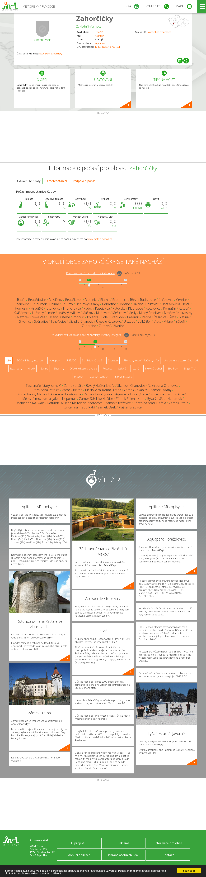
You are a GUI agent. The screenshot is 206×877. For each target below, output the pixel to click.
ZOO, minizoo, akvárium (30, 360)
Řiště (172, 317)
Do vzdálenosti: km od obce (90, 273)
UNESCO (71, 360)
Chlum (54, 304)
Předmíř (133, 317)
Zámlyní (105, 326)
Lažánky (38, 313)
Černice (181, 299)
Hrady (31, 368)
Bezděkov (44, 53)
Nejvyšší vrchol (153, 368)
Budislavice (148, 299)
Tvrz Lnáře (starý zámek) (43, 385)
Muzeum (79, 376)
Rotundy (107, 368)
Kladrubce (135, 308)
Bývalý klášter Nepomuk (164, 398)
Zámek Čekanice (136, 390)
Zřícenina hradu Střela (150, 403)
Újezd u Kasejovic (108, 321)
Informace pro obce (168, 843)
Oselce (65, 317)
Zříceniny (59, 368)
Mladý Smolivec (150, 313)
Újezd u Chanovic (81, 321)
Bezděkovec (73, 299)
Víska (157, 321)
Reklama (123, 843)
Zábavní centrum (99, 376)
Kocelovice (153, 308)
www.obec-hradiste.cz (159, 32)
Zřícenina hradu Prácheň (168, 394)
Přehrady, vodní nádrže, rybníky (141, 360)
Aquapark (54, 360)
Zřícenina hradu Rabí (79, 407)
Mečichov (119, 313)
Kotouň (184, 308)
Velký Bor (144, 321)
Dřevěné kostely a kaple (83, 368)
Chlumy (67, 304)
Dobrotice (109, 304)
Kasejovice (102, 308)
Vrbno (168, 321)
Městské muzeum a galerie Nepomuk (49, 398)
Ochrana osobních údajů (123, 855)
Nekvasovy (184, 313)
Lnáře (51, 313)
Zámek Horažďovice (98, 394)
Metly (132, 313)
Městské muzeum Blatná (103, 390)
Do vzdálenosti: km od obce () (86, 335)
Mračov (169, 313)
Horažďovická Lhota (176, 304)
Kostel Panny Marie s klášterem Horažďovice (49, 394)
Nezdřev (23, 317)
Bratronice (119, 299)
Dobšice (124, 304)
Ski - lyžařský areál (92, 360)
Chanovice (21, 304)
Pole (104, 317)
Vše (9, 360)
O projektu (78, 843)
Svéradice (41, 321)
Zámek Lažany (160, 390)
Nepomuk (99, 43)
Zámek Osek (107, 407)
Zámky (44, 368)
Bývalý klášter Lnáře (100, 385)
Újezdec (129, 321)
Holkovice (152, 304)
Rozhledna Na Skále (30, 403)
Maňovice (103, 313)
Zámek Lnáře (73, 385)
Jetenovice (53, 308)
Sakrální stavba (123, 376)
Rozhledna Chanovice (163, 385)
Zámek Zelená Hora (130, 398)
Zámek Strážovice (118, 403)
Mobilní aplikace (78, 855)
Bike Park (173, 368)
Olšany (53, 317)
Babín (21, 299)
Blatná (105, 299)
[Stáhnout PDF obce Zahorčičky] (180, 60)
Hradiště (98, 32)
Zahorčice (89, 326)
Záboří (180, 321)
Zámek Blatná (72, 390)
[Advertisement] (103, 138)
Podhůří (78, 317)
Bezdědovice (37, 299)
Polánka (93, 317)
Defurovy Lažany (87, 304)
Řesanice (160, 317)
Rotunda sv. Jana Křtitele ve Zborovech (75, 403)
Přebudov (117, 317)
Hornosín (21, 308)
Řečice (146, 317)
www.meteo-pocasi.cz (99, 239)
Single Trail (190, 368)
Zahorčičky (94, 18)
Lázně (135, 368)
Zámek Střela (178, 403)
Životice (118, 326)
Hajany (138, 304)
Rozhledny (16, 368)
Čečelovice (166, 299)
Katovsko (118, 308)
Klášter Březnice (130, 407)
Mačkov (87, 313)
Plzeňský (99, 35)
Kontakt (168, 855)
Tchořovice (58, 321)
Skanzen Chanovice (131, 385)
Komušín (169, 308)
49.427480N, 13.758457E (107, 46)
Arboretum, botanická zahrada (181, 360)
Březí (133, 299)
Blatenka (91, 299)
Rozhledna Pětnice (46, 390)
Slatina (184, 317)
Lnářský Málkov (69, 313)
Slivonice (25, 321)
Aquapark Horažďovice (131, 394)
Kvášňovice (21, 313)
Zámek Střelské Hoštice (96, 398)
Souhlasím (189, 870)
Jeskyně (122, 368)
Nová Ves (38, 317)
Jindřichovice (72, 308)
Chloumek (39, 304)
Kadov (88, 308)
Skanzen (113, 360)
